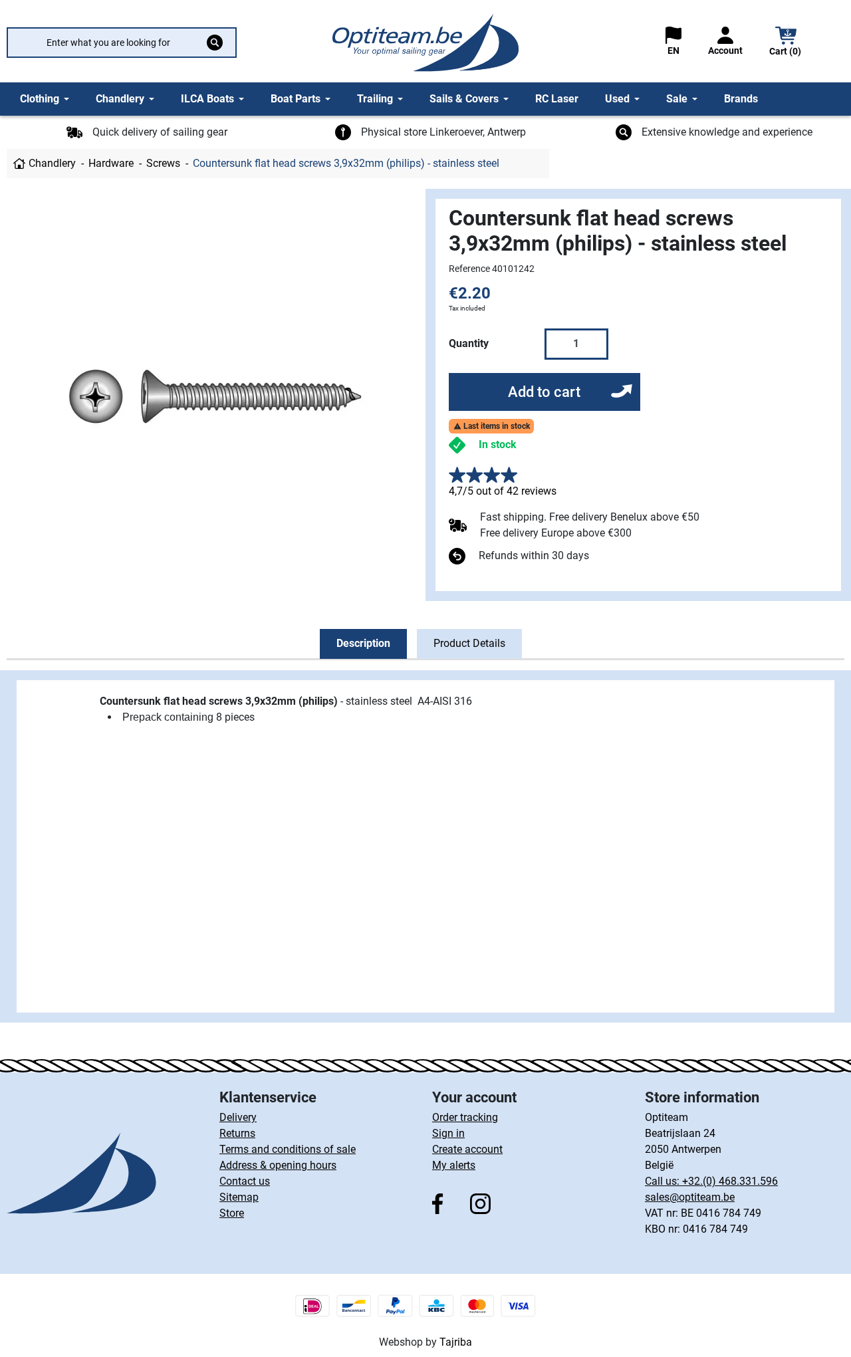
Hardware (111, 163)
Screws (163, 163)
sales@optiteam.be (690, 1197)
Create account (467, 1149)
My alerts (453, 1165)
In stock (498, 444)
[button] (786, 43)
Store (231, 1213)
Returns (237, 1133)
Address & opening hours (277, 1165)
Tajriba (455, 1342)
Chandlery (52, 163)
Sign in (448, 1133)
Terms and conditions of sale (287, 1149)
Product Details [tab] (469, 643)
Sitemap (239, 1197)
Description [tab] (363, 643)
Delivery (238, 1117)
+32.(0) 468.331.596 (730, 1181)
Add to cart (544, 392)
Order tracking (465, 1117)
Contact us (244, 1181)
